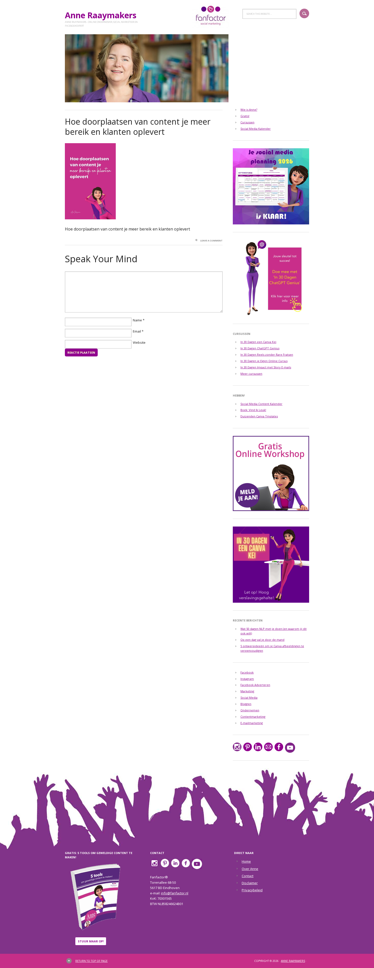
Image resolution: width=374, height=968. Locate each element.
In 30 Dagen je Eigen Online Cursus (263, 361)
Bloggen (245, 704)
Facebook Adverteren (255, 685)
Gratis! (244, 116)
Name (137, 320)
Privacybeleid (252, 890)
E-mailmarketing (251, 723)
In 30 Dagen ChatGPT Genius (259, 348)
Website (139, 342)
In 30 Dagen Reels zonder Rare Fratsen (266, 354)
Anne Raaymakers (102, 15)
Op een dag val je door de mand (262, 640)
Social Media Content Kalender (261, 404)
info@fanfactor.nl (174, 893)
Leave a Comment (211, 240)
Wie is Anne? (248, 109)
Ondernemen (249, 710)
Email (137, 331)
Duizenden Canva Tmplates (259, 416)
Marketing (247, 691)
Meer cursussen (251, 373)
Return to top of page (91, 961)
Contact (247, 876)
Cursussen (247, 122)
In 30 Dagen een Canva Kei (258, 342)
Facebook (247, 672)
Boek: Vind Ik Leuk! (253, 410)
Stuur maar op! (91, 941)
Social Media (248, 697)
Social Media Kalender (255, 128)
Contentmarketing (252, 716)
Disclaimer (250, 883)
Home (246, 861)
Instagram (247, 679)
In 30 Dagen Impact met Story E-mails (265, 367)
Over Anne (250, 868)
